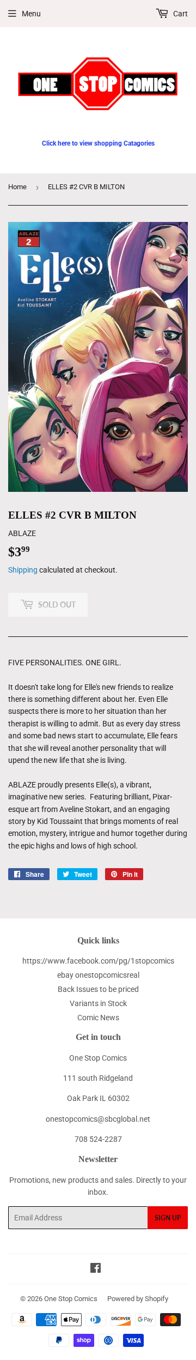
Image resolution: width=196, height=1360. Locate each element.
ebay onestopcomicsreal (98, 975)
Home (17, 187)
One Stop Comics (70, 1299)
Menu (31, 13)
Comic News (98, 1017)
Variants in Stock (98, 1003)
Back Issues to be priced (98, 989)
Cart (179, 13)
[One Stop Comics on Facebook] (95, 1269)
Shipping (23, 569)
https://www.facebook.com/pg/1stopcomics (98, 960)
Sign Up (168, 1218)
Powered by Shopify (137, 1299)
